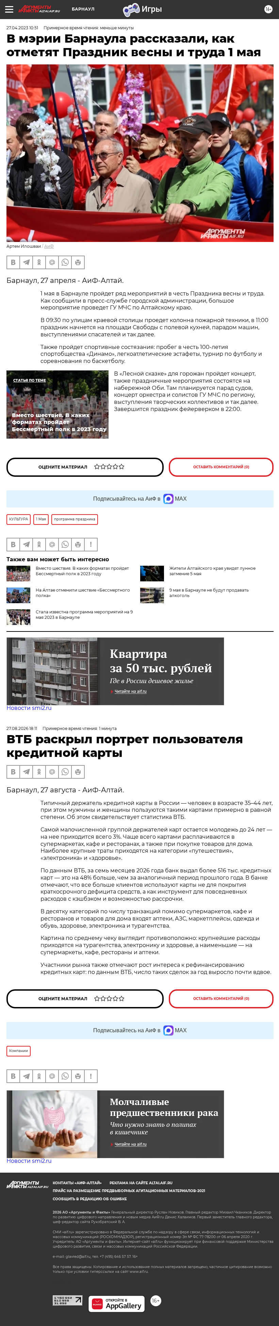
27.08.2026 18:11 (21, 728)
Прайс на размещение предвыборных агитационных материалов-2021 (129, 1191)
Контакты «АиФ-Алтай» (77, 1183)
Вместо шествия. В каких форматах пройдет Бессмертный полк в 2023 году (82, 571)
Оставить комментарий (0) (221, 467)
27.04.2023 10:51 (22, 27)
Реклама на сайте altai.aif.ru (141, 1183)
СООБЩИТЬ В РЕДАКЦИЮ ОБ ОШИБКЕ (90, 1199)
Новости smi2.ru (29, 708)
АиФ (49, 246)
